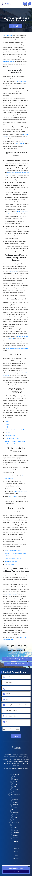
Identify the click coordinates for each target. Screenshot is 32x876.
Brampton (15, 789)
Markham (15, 807)
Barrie (15, 784)
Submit (16, 736)
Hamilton (15, 797)
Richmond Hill (15, 822)
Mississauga (15, 810)
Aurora (16, 779)
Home (16, 845)
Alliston (16, 777)
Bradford (15, 792)
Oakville (15, 815)
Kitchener (15, 805)
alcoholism (13, 271)
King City (15, 802)
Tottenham (16, 833)
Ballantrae (16, 782)
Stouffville (16, 825)
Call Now (16, 871)
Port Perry (15, 820)
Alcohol (16, 855)
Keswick (15, 799)
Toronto (15, 830)
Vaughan (15, 838)
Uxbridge (15, 835)
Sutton (15, 827)
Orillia (15, 817)
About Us (16, 848)
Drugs (16, 852)
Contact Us (16, 865)
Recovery (16, 858)
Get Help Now (15, 26)
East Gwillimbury (15, 794)
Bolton (15, 787)
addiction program (11, 594)
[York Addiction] (6, 4)
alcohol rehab (15, 465)
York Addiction (7, 35)
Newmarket (16, 812)
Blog (16, 862)
